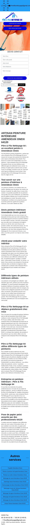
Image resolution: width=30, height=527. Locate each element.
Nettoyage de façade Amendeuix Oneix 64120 (15, 496)
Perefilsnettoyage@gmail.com (20, 5)
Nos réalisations (15, 28)
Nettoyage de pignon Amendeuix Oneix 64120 (15, 493)
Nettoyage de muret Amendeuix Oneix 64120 (15, 478)
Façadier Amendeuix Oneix (15, 468)
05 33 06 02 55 (2, 5)
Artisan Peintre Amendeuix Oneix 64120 (15, 503)
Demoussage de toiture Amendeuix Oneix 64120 (15, 485)
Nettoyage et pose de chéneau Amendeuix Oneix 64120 (15, 489)
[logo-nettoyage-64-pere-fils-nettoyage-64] (12, 16)
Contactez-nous (15, 23)
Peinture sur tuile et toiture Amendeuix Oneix (15, 475)
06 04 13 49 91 (6, 5)
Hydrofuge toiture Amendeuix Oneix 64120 (15, 481)
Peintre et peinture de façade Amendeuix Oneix (15, 471)
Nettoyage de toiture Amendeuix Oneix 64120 (15, 500)
